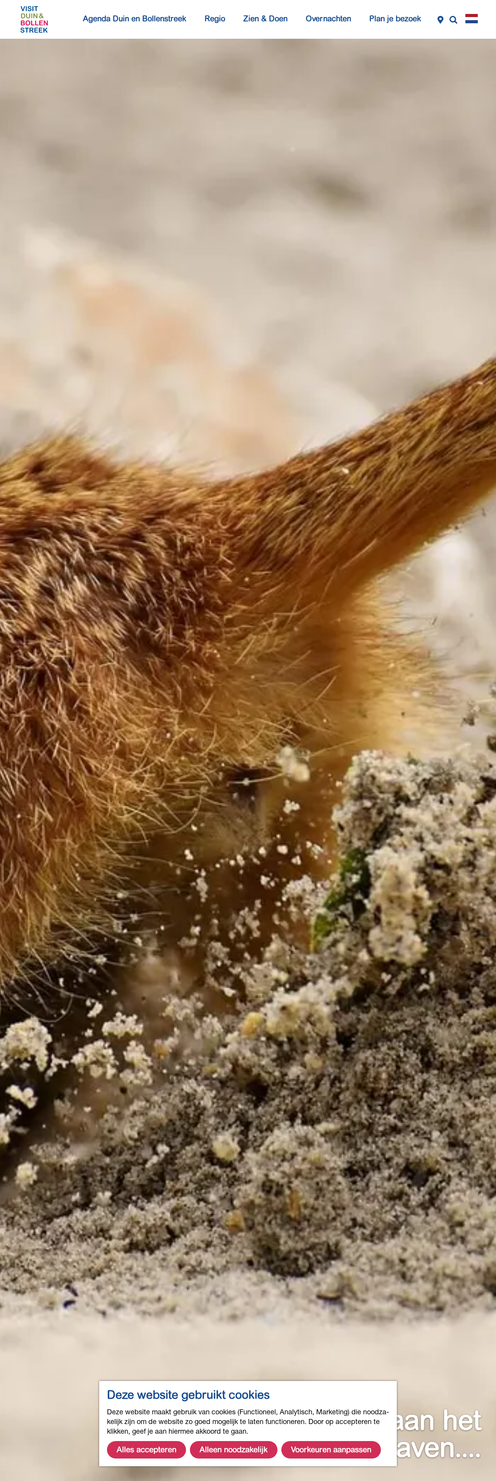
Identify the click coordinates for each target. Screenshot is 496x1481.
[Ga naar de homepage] (34, 19)
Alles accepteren (146, 1450)
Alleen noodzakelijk (234, 1450)
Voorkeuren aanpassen (331, 1450)
